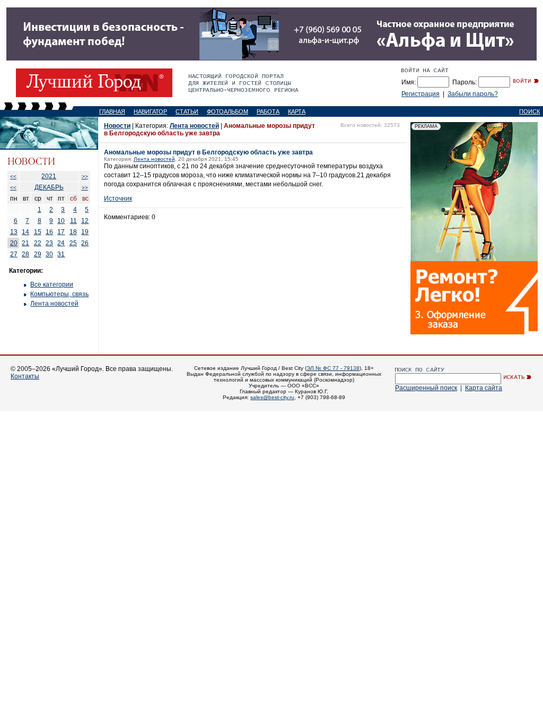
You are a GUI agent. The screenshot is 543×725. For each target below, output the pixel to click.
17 (61, 232)
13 (13, 232)
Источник (118, 198)
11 (73, 221)
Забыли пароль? (473, 94)
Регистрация (420, 94)
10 (61, 221)
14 (25, 232)
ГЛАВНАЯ (112, 111)
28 (25, 254)
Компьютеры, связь (59, 294)
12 (85, 221)
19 (85, 232)
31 (61, 254)
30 (49, 254)
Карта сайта (483, 388)
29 (37, 254)
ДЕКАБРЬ (49, 187)
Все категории (51, 284)
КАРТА (296, 111)
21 (25, 243)
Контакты (25, 376)
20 (13, 243)
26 (85, 243)
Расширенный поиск (426, 388)
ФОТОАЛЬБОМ (227, 111)
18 (73, 232)
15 (37, 232)
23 (49, 243)
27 (13, 254)
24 (61, 243)
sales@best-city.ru (272, 397)
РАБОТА (268, 111)
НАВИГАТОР (150, 111)
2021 (48, 176)
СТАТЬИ (187, 111)
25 (73, 243)
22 (37, 243)
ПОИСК (529, 111)
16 (49, 232)
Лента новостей (54, 303)
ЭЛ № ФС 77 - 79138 (333, 368)
